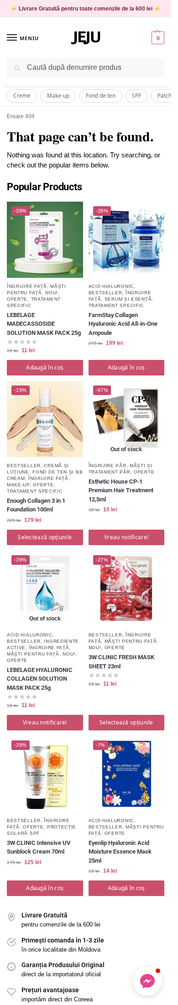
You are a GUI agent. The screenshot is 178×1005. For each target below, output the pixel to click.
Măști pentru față (33, 653)
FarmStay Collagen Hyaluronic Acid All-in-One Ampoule (123, 324)
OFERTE (17, 299)
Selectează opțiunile (45, 537)
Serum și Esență (128, 299)
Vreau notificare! (126, 537)
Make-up (58, 95)
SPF (136, 95)
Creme (22, 95)
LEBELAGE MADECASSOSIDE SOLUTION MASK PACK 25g (44, 324)
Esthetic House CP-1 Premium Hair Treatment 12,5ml (121, 490)
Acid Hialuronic (111, 286)
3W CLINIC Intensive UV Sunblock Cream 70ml (38, 847)
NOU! (51, 292)
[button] (156, 37)
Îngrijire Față (27, 286)
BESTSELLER (105, 292)
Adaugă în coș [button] (44, 367)
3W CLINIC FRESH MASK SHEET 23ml (121, 662)
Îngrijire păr (107, 465)
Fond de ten (100, 95)
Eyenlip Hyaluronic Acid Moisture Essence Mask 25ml (120, 851)
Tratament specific (116, 305)
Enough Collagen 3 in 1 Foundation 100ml (36, 505)
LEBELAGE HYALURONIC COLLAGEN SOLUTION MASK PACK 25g (40, 679)
